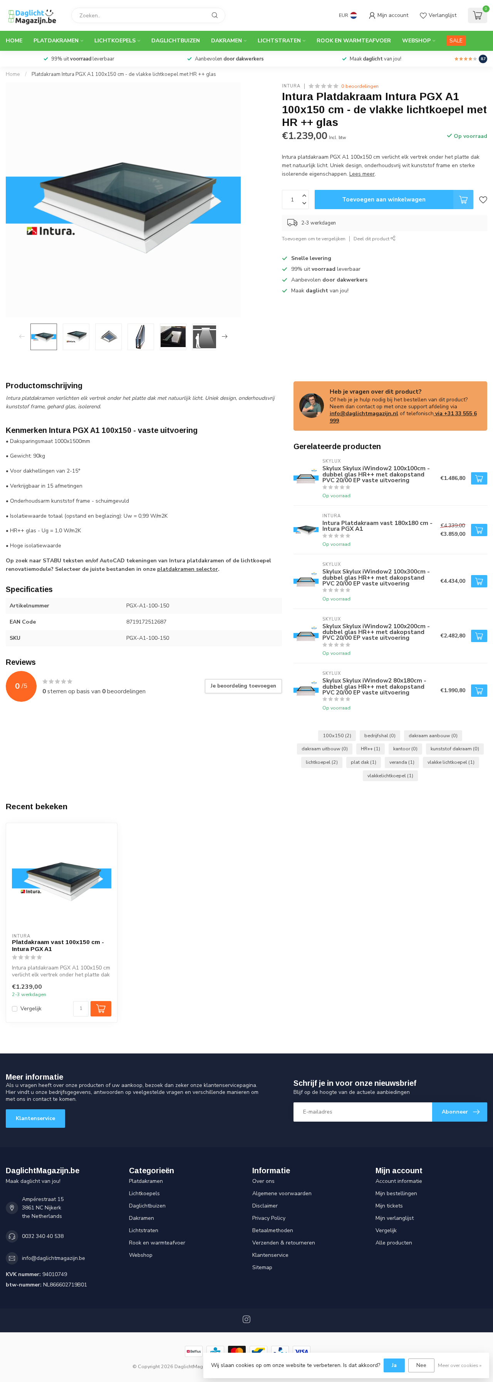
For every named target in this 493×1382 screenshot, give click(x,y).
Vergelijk (31, 1008)
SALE (456, 40)
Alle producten (394, 1242)
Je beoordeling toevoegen (243, 686)
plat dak (363, 762)
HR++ (370, 748)
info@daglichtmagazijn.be (53, 1258)
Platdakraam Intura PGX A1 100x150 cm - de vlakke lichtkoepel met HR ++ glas (124, 74)
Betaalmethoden (272, 1230)
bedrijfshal (380, 735)
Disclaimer (265, 1205)
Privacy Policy (268, 1218)
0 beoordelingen (360, 86)
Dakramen (226, 40)
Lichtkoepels (115, 40)
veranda (401, 762)
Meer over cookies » (459, 1365)
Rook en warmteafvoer (354, 40)
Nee (421, 1365)
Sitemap (262, 1267)
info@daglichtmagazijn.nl (364, 413)
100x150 (337, 735)
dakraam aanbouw (433, 735)
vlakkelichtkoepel (390, 775)
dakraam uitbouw (325, 748)
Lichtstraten (279, 40)
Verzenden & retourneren (283, 1242)
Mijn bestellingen (396, 1193)
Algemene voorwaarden (282, 1193)
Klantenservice (35, 1118)
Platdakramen (56, 40)
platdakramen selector (187, 569)
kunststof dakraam (455, 748)
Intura (291, 86)
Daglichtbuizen (175, 40)
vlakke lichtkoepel (451, 762)
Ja (394, 1365)
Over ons (263, 1181)
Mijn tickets (389, 1205)
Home (14, 40)
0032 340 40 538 (43, 1236)
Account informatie (399, 1181)
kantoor (405, 748)
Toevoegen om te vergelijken (313, 238)
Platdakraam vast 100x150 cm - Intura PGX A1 (58, 945)
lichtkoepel (322, 762)
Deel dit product (372, 238)
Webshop (416, 40)
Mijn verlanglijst (395, 1218)
